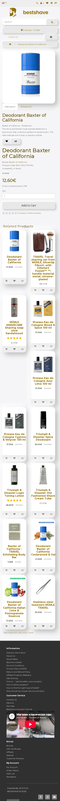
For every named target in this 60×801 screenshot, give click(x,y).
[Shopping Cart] (51, 3)
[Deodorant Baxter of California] (30, 75)
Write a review (34, 213)
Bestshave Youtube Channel (19, 709)
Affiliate (9, 752)
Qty (4, 191)
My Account (12, 767)
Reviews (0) (26, 106)
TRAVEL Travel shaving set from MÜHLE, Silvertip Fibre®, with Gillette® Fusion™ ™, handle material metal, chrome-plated (43, 268)
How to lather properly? (17, 684)
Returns (10, 703)
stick (25, 632)
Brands (9, 745)
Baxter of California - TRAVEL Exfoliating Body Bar (14, 552)
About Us (10, 656)
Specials (10, 755)
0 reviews (21, 213)
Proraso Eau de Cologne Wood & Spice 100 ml (43, 325)
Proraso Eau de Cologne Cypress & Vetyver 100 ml (14, 437)
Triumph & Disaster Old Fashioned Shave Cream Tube (43, 494)
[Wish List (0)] (47, 3)
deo (20, 632)
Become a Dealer (14, 662)
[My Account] (42, 3)
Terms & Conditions (15, 665)
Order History (12, 770)
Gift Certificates (13, 749)
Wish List (10, 773)
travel (30, 632)
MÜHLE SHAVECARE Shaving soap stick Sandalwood (14, 328)
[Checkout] (56, 3)
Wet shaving (12, 678)
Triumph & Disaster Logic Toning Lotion (14, 493)
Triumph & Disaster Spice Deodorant (43, 437)
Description (10, 106)
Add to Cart (28, 205)
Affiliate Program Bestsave (18, 675)
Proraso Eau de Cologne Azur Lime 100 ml (43, 381)
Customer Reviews (15, 758)
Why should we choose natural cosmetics (25, 691)
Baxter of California (18, 162)
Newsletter (11, 777)
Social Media (12, 659)
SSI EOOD (23, 788)
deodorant (13, 632)
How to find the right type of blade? (22, 688)
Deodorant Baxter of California (32, 44)
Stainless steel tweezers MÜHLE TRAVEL (43, 605)
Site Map (10, 706)
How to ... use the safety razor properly (24, 681)
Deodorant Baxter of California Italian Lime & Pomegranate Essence (14, 609)
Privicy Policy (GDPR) (16, 668)
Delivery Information (16, 652)
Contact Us (11, 699)
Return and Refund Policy (18, 672)
